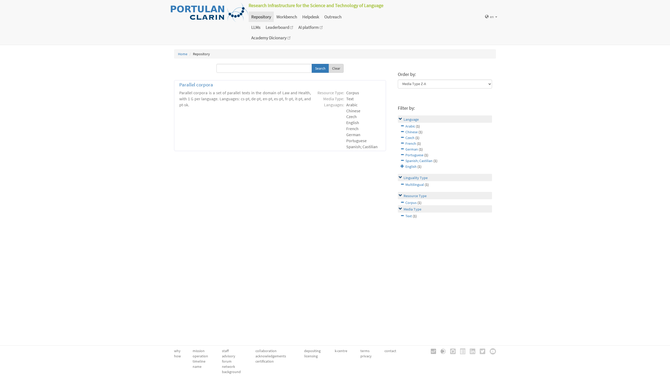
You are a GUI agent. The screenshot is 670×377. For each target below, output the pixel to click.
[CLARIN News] (460, 350)
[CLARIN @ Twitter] (480, 350)
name (197, 366)
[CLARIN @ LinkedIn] (470, 350)
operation (200, 356)
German (411, 149)
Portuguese (414, 155)
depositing (312, 350)
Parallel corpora (196, 85)
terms (365, 350)
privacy (366, 356)
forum (227, 361)
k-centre (341, 350)
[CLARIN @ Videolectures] (441, 350)
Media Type (412, 209)
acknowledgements (270, 356)
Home (182, 54)
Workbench (286, 17)
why (177, 350)
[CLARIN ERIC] (431, 350)
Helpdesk (310, 17)
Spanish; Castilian (419, 160)
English (411, 166)
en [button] (492, 16)
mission (199, 350)
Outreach (333, 17)
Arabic (410, 126)
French (410, 143)
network (228, 366)
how (177, 356)
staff (225, 350)
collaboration (266, 350)
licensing (311, 356)
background (231, 371)
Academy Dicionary (269, 38)
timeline (199, 361)
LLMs (255, 27)
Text (408, 216)
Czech (410, 137)
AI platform (309, 27)
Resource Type (415, 195)
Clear (336, 68)
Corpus (411, 202)
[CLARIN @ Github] (451, 350)
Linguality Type (416, 177)
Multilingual (414, 184)
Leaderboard (278, 27)
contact (390, 350)
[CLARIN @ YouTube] (491, 350)
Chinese (411, 132)
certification (264, 361)
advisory (228, 356)
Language (411, 119)
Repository (261, 17)
